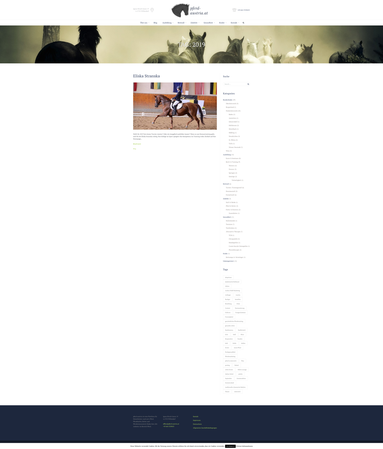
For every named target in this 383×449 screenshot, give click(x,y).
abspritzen (228, 277)
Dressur (231, 169)
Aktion (227, 286)
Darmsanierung (239, 308)
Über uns (143, 22)
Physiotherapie (234, 250)
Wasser (227, 392)
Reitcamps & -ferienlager (234, 257)
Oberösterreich (231, 104)
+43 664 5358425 (243, 10)
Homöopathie (233, 243)
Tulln (230, 144)
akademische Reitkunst (232, 282)
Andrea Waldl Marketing (232, 290)
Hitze (242, 334)
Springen (232, 173)
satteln (240, 374)
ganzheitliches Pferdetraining (234, 321)
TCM (230, 235)
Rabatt (237, 365)
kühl (226, 343)
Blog (155, 22)
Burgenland (230, 107)
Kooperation (229, 339)
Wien (228, 151)
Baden (231, 114)
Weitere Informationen (244, 446)
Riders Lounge (242, 370)
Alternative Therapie (233, 232)
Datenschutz (197, 424)
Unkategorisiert (228, 261)
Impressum (197, 420)
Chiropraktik (233, 239)
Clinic (238, 304)
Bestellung (228, 304)
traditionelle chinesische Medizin (235, 387)
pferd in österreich (230, 361)
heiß (234, 334)
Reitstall (181, 22)
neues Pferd (237, 348)
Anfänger (228, 295)
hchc (226, 334)
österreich (237, 392)
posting (227, 365)
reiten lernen (229, 370)
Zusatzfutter (233, 213)
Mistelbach (232, 129)
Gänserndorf (233, 122)
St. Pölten (232, 140)
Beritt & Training (232, 162)
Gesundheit (208, 22)
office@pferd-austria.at (171, 424)
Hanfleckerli (241, 330)
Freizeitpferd (229, 317)
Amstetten (232, 118)
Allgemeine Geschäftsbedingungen (205, 428)
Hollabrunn (233, 125)
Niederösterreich (231, 111)
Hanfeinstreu (229, 330)
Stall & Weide (230, 202)
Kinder (222, 22)
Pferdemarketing (230, 356)
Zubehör (194, 22)
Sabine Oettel (229, 374)
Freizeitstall (230, 195)
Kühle (234, 343)
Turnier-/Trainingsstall (234, 188)
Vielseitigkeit (236, 180)
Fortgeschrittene (240, 312)
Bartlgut (227, 299)
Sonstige (232, 176)
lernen (227, 348)
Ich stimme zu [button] (230, 446)
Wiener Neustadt (234, 147)
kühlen (243, 343)
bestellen (238, 299)
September (228, 378)
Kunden (240, 339)
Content (227, 308)
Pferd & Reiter (231, 206)
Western (231, 166)
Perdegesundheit (230, 352)
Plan (242, 361)
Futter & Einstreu (232, 210)
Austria (238, 295)
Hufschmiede (230, 221)
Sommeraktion (241, 378)
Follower (227, 312)
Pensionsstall (230, 191)
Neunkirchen (233, 136)
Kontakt (234, 22)
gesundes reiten (230, 326)
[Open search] (243, 23)
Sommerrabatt (229, 383)
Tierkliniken (230, 228)
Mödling (231, 133)
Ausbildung (166, 22)
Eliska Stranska (146, 75)
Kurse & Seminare (232, 158)
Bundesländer (227, 100)
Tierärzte (229, 224)
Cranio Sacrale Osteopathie (238, 246)
